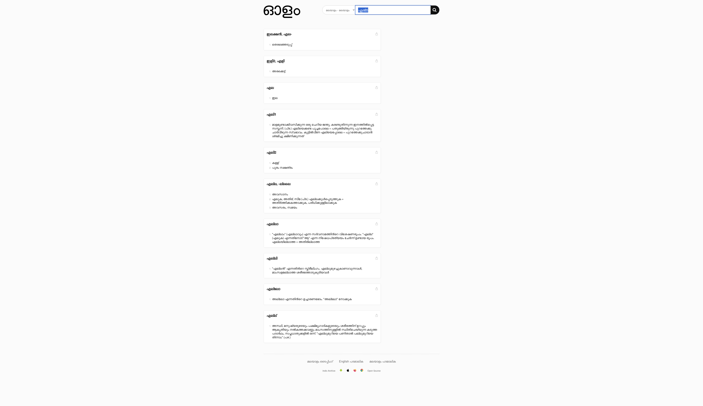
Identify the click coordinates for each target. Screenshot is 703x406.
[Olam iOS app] (348, 370)
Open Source (374, 370)
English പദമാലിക (351, 361)
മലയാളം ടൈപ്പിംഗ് (320, 361)
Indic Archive (329, 370)
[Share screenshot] (376, 34)
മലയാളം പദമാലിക (382, 361)
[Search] (435, 9)
